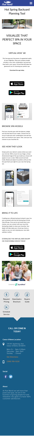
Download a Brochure (16, 300)
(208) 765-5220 (13, 361)
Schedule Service (6, 313)
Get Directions (12, 357)
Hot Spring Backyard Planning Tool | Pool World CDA (7, 3)
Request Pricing (6, 300)
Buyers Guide (27, 300)
